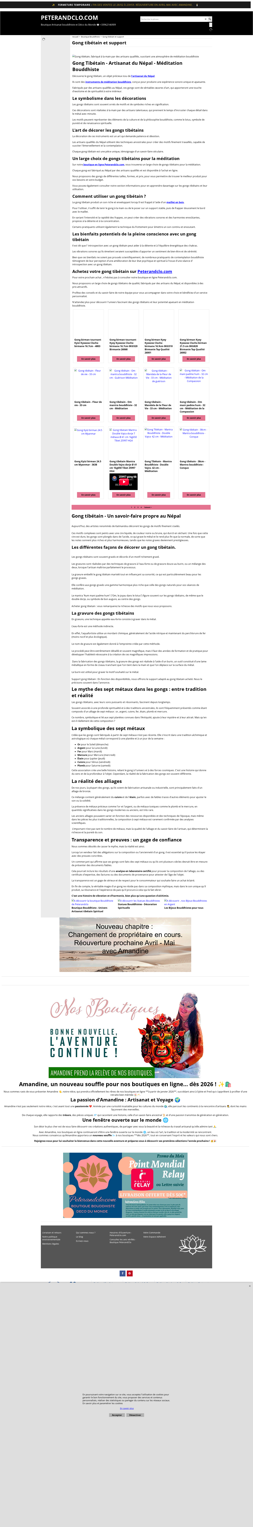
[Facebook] (122, 1273)
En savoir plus (88, 358)
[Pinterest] (130, 1273)
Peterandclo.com (154, 271)
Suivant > (148, 507)
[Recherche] (210, 19)
